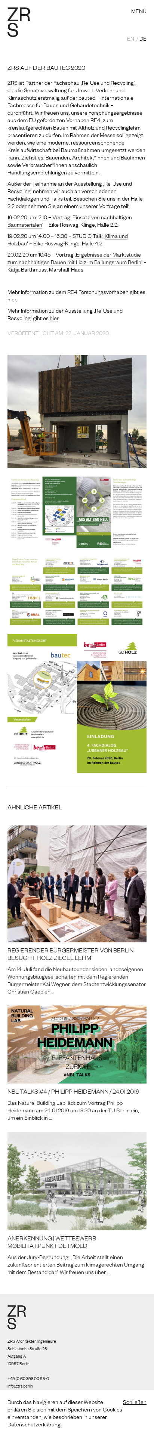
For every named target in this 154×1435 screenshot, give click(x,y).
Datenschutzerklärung (34, 1424)
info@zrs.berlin (20, 1385)
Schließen (135, 1401)
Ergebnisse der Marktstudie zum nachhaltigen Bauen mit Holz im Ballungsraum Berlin (74, 258)
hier (11, 299)
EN (130, 38)
